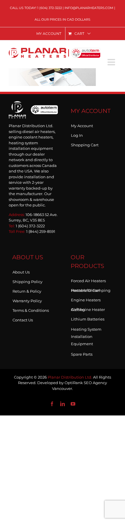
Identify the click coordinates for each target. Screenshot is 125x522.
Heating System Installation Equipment (86, 336)
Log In (77, 134)
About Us (21, 271)
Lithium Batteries (87, 318)
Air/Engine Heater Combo (88, 308)
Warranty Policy (27, 299)
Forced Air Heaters (88, 279)
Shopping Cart (85, 144)
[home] (33, 109)
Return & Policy (26, 290)
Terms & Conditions (30, 309)
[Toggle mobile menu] (112, 62)
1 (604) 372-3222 (49, 8)
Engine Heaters (86, 299)
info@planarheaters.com (89, 8)
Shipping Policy (27, 280)
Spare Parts (81, 353)
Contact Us (22, 319)
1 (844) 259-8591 (40, 231)
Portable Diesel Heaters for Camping (90, 289)
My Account (82, 124)
